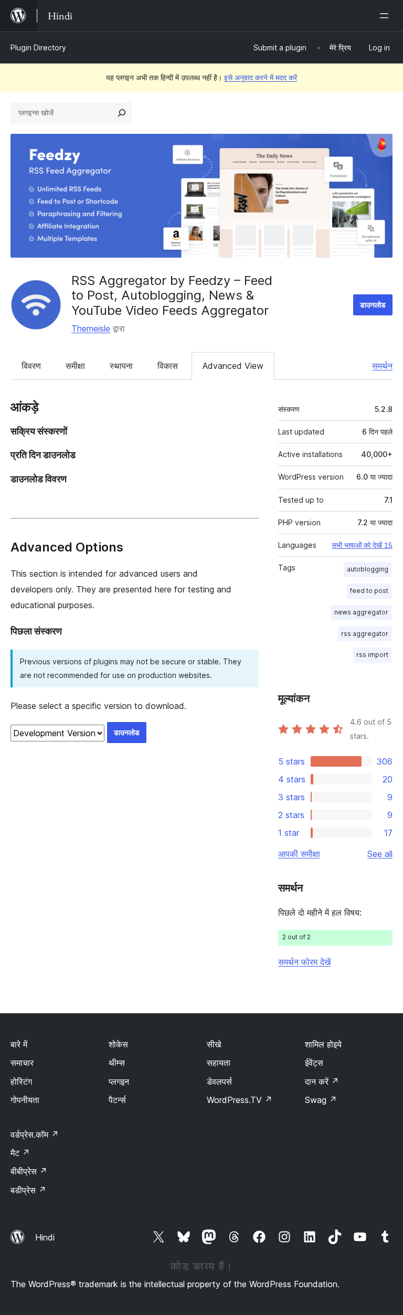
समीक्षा (75, 365)
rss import (372, 655)
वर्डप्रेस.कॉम (34, 1134)
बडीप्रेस (28, 1190)
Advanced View (233, 365)
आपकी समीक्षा (299, 854)
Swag (321, 1100)
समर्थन (382, 365)
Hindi (45, 1237)
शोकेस (118, 1044)
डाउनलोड (373, 304)
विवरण (31, 365)
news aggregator (361, 612)
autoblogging (367, 569)
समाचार (22, 1062)
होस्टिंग (21, 1081)
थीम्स (117, 1062)
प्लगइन (119, 1081)
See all (380, 854)
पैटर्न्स (117, 1100)
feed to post (369, 591)
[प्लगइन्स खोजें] (121, 112)
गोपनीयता (24, 1100)
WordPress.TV (239, 1100)
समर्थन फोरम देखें (304, 962)
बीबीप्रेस (28, 1171)
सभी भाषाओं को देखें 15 (362, 545)
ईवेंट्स (314, 1062)
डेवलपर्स (219, 1081)
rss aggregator (364, 634)
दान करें (322, 1081)
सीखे (214, 1044)
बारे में (18, 1044)
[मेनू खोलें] (386, 15)
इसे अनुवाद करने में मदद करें (260, 77)
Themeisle (90, 328)
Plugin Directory (38, 47)
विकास (167, 365)
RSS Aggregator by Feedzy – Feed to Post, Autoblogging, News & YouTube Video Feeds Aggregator (171, 296)
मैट (20, 1153)
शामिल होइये (323, 1044)
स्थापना (121, 365)
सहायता (218, 1062)
